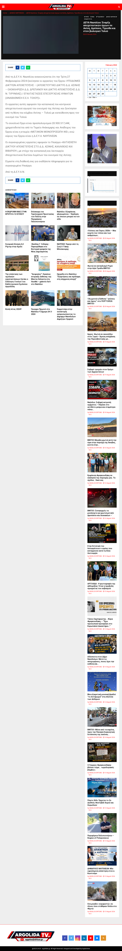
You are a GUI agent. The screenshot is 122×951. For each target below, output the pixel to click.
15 (103, 85)
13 (94, 85)
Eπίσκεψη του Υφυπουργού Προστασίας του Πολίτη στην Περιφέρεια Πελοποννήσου (42, 217)
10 (111, 80)
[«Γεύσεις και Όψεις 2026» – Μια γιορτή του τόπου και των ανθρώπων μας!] (102, 217)
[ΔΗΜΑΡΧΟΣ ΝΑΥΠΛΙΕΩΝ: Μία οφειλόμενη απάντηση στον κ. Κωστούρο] (102, 855)
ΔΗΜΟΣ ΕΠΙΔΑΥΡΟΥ (93, 2)
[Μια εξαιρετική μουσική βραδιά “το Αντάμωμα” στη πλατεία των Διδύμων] (102, 681)
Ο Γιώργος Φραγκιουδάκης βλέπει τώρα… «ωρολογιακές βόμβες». (100, 767)
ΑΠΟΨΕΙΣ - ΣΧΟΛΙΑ (89, 17)
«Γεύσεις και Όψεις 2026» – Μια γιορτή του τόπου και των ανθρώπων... (101, 233)
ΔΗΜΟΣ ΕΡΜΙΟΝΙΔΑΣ (63, 2)
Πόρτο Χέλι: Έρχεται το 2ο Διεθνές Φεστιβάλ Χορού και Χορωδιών (100, 802)
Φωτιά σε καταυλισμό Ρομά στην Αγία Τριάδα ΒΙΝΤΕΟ (99, 267)
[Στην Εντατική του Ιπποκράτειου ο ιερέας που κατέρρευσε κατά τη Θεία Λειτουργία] (102, 533)
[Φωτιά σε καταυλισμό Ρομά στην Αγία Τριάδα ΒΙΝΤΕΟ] (102, 253)
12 (90, 85)
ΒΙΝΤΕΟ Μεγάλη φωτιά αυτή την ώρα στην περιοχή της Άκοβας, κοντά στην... (101, 442)
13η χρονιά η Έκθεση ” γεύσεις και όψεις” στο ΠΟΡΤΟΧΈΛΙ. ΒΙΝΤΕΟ (101, 301)
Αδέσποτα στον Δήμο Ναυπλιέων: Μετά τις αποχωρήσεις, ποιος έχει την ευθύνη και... (100, 660)
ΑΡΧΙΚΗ (36, 2)
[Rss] (103, 938)
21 (98, 89)
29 (103, 94)
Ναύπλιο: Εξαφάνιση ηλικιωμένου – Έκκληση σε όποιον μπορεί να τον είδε (68, 215)
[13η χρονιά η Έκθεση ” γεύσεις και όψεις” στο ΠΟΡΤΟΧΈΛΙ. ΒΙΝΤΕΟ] (102, 286)
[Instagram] (77, 938)
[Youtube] (90, 938)
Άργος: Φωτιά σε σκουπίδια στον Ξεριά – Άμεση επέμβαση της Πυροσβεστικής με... (101, 336)
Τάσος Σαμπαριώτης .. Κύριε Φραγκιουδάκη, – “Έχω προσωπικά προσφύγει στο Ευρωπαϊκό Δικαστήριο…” (100, 622)
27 (94, 94)
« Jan (89, 97)
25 (115, 89)
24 (111, 89)
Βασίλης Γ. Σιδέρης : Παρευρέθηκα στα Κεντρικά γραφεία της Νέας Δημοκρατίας (41, 248)
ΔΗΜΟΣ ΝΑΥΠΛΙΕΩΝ (47, 2)
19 (90, 89)
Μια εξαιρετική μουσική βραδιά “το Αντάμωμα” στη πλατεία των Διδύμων (101, 696)
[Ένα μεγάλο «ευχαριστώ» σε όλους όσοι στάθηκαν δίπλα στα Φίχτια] (102, 891)
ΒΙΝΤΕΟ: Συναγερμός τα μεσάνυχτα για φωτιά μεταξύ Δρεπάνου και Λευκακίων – (100, 513)
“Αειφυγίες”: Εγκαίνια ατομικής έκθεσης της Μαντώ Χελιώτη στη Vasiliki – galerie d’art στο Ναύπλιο (41, 279)
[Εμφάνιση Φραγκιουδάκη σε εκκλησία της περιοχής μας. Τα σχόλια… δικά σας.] (102, 462)
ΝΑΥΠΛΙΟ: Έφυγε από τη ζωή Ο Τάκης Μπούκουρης (67, 246)
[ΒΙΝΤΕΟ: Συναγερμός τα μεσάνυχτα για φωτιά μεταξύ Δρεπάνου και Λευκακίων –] (102, 498)
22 (103, 89)
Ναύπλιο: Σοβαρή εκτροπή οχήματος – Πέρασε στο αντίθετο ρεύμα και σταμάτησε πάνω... (101, 406)
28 (98, 94)
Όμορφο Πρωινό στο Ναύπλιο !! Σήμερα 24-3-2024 (41, 311)
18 (115, 85)
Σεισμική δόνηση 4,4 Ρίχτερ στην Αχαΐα (14, 245)
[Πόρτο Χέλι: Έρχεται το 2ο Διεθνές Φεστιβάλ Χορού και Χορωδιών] (102, 787)
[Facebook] (64, 938)
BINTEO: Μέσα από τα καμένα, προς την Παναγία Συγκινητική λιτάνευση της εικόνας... (101, 732)
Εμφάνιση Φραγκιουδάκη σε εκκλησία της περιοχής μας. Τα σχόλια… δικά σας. (101, 477)
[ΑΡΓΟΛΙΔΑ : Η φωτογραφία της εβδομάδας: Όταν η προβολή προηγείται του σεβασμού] (102, 571)
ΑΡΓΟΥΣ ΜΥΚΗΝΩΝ (78, 2)
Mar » (95, 97)
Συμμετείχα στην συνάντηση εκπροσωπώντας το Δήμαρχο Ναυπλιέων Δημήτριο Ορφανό (66, 314)
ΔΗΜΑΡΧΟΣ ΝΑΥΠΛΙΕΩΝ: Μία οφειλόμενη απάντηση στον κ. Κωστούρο (101, 871)
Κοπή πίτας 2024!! (13, 309)
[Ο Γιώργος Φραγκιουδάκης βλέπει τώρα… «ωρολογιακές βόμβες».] (102, 752)
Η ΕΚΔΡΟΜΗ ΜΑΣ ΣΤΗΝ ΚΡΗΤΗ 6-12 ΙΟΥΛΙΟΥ (15, 213)
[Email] (97, 938)
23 (107, 89)
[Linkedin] (84, 938)
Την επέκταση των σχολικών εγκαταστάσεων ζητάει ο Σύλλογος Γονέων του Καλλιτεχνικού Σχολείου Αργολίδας (16, 280)
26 (90, 94)
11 (115, 80)
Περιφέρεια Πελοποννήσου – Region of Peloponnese (100, 836)
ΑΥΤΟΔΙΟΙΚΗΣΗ (100, 17)
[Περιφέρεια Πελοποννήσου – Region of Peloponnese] (102, 823)
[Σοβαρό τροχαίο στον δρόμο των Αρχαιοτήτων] (102, 356)
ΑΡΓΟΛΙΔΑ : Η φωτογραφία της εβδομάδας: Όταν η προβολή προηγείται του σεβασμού (101, 586)
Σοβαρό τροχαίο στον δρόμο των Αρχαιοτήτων (100, 370)
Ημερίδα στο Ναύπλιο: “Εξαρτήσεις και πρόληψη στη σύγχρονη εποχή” (68, 276)
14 (98, 85)
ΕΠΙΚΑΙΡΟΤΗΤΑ (88, 19)
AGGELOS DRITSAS (95, 238)
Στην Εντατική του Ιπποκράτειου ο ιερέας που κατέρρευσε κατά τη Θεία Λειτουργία (99, 549)
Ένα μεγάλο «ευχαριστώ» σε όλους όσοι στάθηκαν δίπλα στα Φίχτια (102, 906)
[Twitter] (71, 938)
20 (94, 89)
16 (107, 85)
